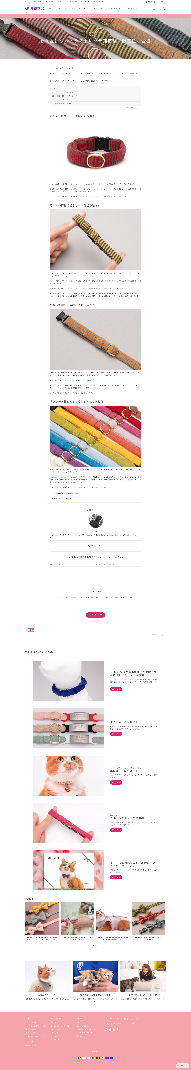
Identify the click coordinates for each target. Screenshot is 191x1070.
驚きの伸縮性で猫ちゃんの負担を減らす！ (65, 96)
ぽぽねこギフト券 (30, 1045)
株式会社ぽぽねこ (82, 1026)
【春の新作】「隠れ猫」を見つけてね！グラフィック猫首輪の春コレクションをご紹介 (148, 939)
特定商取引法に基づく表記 (85, 1033)
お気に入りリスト (62, 2)
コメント (53, 574)
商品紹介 (92, 35)
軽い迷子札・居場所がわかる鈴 (35, 1026)
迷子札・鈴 (62, 9)
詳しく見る (116, 689)
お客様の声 (73, 2)
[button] (93, 945)
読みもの (94, 2)
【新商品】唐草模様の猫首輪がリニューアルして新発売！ (77, 939)
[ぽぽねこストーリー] (48, 976)
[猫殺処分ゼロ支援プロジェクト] (95, 976)
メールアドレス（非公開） (105, 564)
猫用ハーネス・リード (80, 9)
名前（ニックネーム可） (58, 564)
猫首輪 (51, 9)
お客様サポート (39, 2)
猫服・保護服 (99, 9)
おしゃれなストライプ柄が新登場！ (62, 92)
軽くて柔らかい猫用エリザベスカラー (36, 1037)
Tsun (139, 108)
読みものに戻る (97, 615)
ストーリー (28, 2)
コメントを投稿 (95, 591)
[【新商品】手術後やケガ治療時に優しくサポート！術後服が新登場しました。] (42, 918)
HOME (91, 32)
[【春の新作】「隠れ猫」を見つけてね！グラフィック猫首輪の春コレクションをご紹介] (148, 918)
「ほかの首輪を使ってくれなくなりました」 (65, 103)
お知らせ (54, 1023)
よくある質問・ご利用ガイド (60, 1026)
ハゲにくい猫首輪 (30, 1023)
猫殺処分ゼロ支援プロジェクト (86, 1029)
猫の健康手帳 (133, 9)
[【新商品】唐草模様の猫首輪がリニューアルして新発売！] (77, 918)
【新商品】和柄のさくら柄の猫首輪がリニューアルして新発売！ (113, 939)
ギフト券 (102, 2)
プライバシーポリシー (104, 597)
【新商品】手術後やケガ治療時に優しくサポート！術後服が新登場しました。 (41, 939)
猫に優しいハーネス (31, 1029)
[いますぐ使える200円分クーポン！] (143, 976)
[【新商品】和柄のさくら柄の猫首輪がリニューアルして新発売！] (113, 918)
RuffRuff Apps (132, 108)
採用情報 (79, 1036)
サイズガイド (50, 2)
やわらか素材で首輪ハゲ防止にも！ (62, 100)
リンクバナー (55, 1039)
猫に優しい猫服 (30, 1033)
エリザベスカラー (116, 9)
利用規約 (118, 597)
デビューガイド (84, 2)
